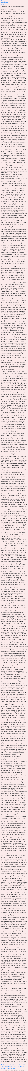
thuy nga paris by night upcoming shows (5, 2)
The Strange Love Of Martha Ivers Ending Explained (13, 1064)
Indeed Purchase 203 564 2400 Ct (9, 1066)
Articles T (13, 1068)
